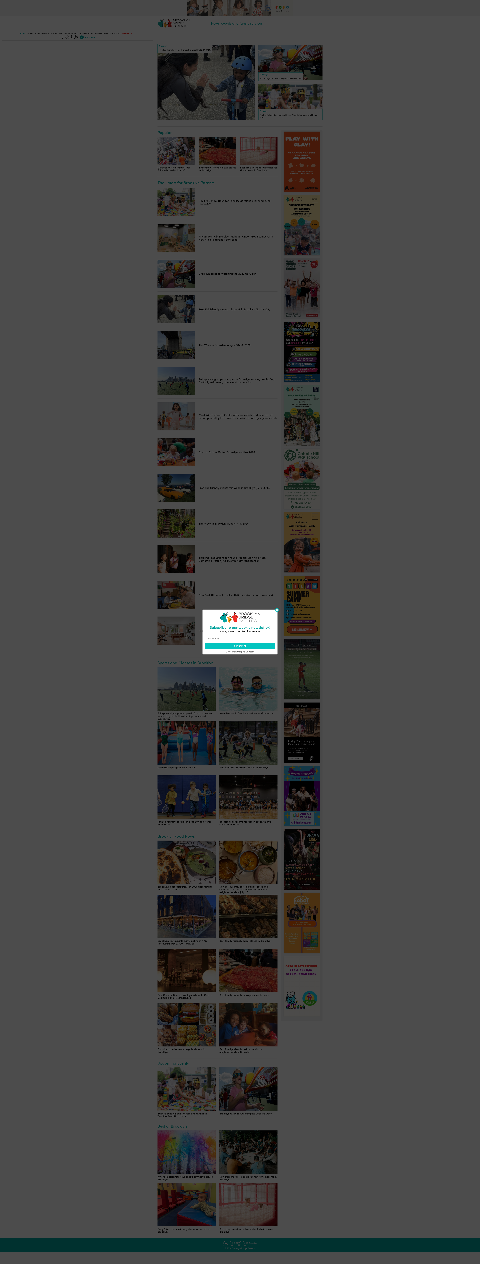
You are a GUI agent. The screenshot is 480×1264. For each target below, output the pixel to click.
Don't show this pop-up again (240, 651)
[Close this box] (277, 610)
